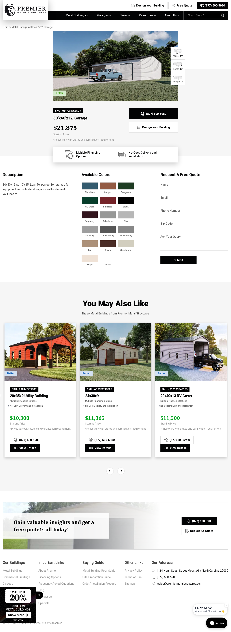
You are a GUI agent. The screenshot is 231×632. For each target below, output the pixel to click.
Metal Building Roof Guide (98, 570)
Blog (41, 590)
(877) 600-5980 (166, 577)
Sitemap (130, 583)
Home (6, 27)
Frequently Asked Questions (56, 583)
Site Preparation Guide (96, 577)
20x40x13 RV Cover (176, 396)
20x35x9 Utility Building (29, 396)
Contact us (45, 596)
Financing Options (49, 577)
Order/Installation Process (99, 583)
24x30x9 (92, 396)
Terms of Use (133, 577)
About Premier (47, 570)
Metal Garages (20, 27)
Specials (43, 603)
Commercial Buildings (16, 577)
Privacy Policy (134, 570)
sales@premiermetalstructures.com (179, 583)
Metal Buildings (12, 570)
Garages (8, 583)
